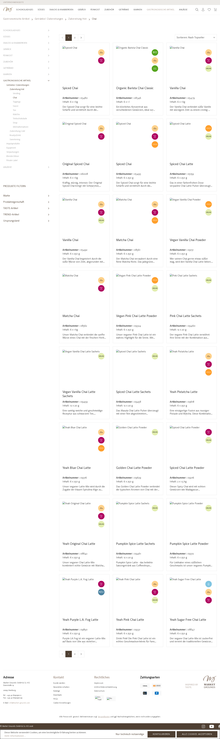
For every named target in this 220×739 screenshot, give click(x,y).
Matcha (16, 114)
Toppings (16, 102)
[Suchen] (197, 9)
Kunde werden (59, 683)
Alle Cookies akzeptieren (197, 734)
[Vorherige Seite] (62, 37)
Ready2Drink (15, 135)
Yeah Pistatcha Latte (183, 392)
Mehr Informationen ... (15, 736)
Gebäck (7, 49)
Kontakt (58, 677)
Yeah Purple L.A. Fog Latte (80, 620)
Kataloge (56, 691)
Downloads (57, 695)
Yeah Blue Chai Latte (76, 468)
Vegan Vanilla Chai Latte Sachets (78, 394)
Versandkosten (104, 717)
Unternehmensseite (13, 2)
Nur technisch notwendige (130, 734)
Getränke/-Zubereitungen (17, 85)
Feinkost (8, 55)
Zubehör (8, 62)
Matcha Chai (124, 240)
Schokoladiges (11, 30)
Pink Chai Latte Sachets (185, 316)
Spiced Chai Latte (181, 164)
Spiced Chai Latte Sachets (133, 392)
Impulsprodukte (13, 144)
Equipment (11, 148)
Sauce (15, 106)
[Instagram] (203, 726)
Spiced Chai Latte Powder (187, 468)
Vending (16, 94)
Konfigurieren (161, 734)
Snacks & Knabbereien (15, 43)
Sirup (15, 123)
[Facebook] (219, 726)
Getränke (8, 68)
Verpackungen (12, 152)
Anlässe (7, 167)
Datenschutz (99, 691)
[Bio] (111, 698)
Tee (14, 110)
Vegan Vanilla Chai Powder (188, 240)
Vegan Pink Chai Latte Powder (136, 316)
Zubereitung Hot (17, 89)
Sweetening (15, 140)
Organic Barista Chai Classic (134, 88)
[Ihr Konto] (203, 9)
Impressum (98, 683)
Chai (15, 98)
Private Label (12, 160)
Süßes (6, 37)
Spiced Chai (70, 88)
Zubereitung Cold (17, 131)
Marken (7, 74)
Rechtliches (102, 677)
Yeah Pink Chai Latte (130, 620)
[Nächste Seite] (81, 37)
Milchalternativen (20, 127)
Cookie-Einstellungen (62, 703)
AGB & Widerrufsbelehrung (105, 687)
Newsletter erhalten (61, 687)
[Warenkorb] (215, 9)
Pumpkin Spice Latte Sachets (135, 544)
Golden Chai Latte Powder (134, 468)
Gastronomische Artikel (17, 80)
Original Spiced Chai (75, 164)
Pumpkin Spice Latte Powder (189, 544)
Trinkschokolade (20, 119)
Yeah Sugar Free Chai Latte (188, 620)
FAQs (55, 699)
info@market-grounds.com (19, 703)
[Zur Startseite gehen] (8, 9)
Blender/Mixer (12, 156)
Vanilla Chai (178, 88)
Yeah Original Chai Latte (78, 544)
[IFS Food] (99, 697)
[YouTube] (211, 726)
